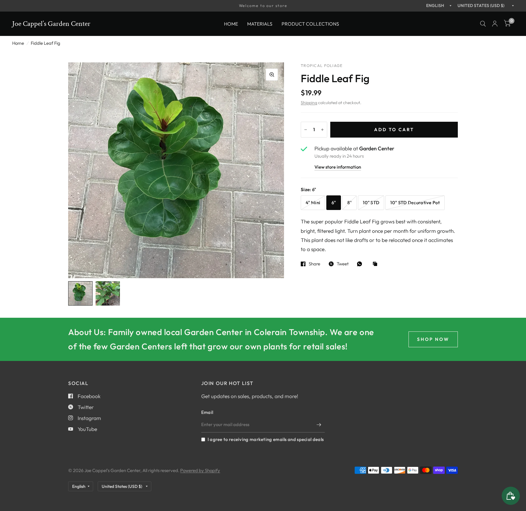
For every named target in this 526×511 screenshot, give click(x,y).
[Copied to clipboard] (376, 264)
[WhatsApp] (361, 263)
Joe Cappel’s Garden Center (51, 23)
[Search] (483, 24)
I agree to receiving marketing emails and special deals (266, 439)
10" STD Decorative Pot (415, 202)
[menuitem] (231, 23)
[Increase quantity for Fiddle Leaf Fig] (322, 129)
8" (349, 202)
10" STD (371, 202)
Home (231, 23)
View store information (337, 167)
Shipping (309, 102)
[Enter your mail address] (319, 424)
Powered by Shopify (200, 470)
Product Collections (310, 23)
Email (207, 412)
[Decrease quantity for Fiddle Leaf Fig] (305, 129)
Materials (259, 23)
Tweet (343, 263)
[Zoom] (272, 74)
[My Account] (495, 24)
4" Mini (313, 202)
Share (314, 263)
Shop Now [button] (433, 339)
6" (333, 202)
